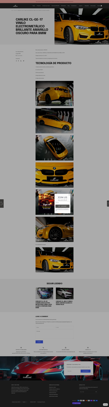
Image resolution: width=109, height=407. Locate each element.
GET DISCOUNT (62, 206)
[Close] (69, 195)
